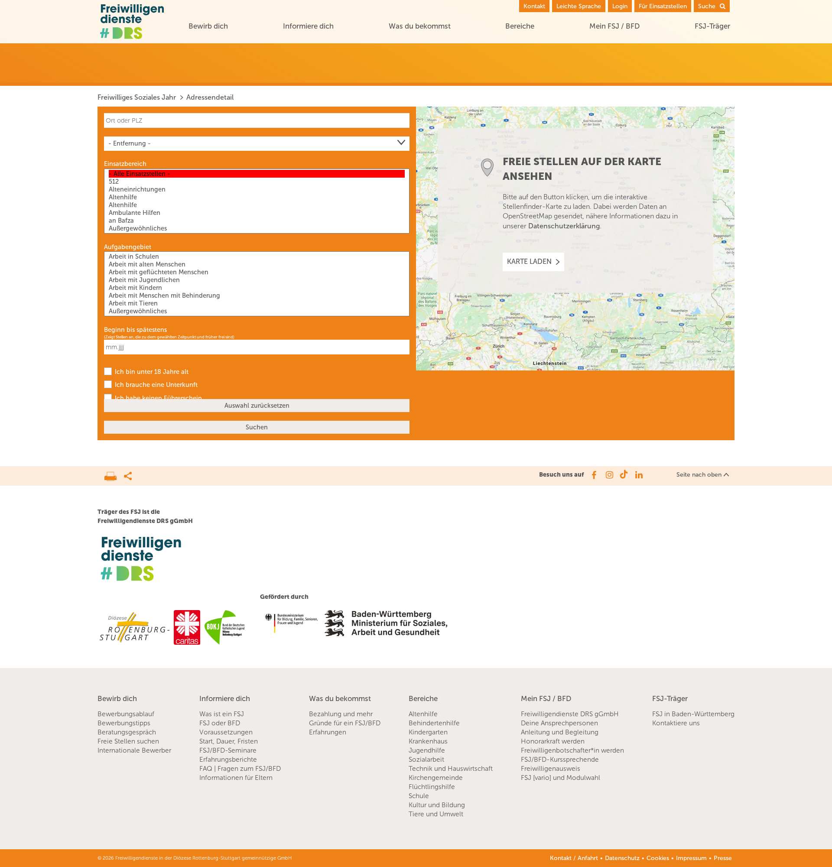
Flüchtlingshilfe (432, 787)
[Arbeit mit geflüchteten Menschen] (257, 272)
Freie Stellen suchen (128, 741)
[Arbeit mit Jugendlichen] (257, 280)
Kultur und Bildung (437, 805)
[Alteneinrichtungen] (257, 189)
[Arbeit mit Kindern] (257, 288)
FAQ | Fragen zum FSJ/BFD (240, 769)
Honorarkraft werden (553, 741)
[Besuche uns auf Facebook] (593, 475)
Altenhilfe (423, 714)
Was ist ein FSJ (221, 714)
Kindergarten (428, 732)
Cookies (658, 858)
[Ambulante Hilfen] (257, 213)
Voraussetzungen (226, 732)
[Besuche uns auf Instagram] (608, 475)
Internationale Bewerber (134, 750)
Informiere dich (308, 26)
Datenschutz (622, 858)
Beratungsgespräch (127, 732)
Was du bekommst (420, 26)
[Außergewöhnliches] (257, 228)
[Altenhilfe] (257, 197)
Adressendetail (210, 97)
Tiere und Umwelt (436, 814)
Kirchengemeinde (436, 778)
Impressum (691, 858)
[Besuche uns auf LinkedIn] (639, 475)
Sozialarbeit (426, 759)
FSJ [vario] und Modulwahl (560, 778)
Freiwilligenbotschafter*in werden (572, 750)
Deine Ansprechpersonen (559, 723)
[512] (257, 181)
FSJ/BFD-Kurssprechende (560, 759)
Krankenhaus (428, 741)
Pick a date (404, 347)
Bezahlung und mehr (341, 714)
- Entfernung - (129, 143)
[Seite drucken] (114, 474)
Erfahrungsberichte (228, 759)
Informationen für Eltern (236, 778)
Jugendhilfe (427, 750)
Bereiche (519, 26)
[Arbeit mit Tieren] (257, 303)
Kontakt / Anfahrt (574, 858)
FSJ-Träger (712, 26)
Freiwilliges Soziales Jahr (137, 97)
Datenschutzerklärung (564, 226)
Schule (419, 796)
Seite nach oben (699, 474)
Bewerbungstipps (124, 723)
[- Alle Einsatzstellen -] (257, 174)
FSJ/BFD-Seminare (228, 750)
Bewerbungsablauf (126, 714)
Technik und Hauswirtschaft (451, 769)
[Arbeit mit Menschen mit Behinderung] (257, 295)
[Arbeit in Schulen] (257, 256)
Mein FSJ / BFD (614, 26)
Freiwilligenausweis (550, 769)
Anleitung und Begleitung (559, 732)
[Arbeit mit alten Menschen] (257, 264)
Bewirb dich (208, 26)
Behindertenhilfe (434, 723)
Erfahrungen (327, 732)
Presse (723, 858)
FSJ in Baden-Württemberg (693, 714)
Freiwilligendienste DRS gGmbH (570, 714)
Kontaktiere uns (676, 723)
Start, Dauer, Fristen (228, 741)
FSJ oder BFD (219, 723)
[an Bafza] (257, 220)
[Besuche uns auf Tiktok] (623, 475)
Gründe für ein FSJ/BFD (344, 723)
